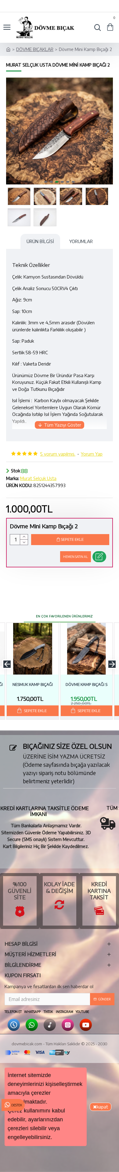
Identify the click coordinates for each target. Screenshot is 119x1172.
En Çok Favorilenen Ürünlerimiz (64, 616)
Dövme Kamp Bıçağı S (86, 684)
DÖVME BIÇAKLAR (34, 49)
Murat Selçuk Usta (38, 478)
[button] (12, 131)
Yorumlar (81, 241)
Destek (16, 1105)
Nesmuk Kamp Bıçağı (33, 684)
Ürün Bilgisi (40, 241)
